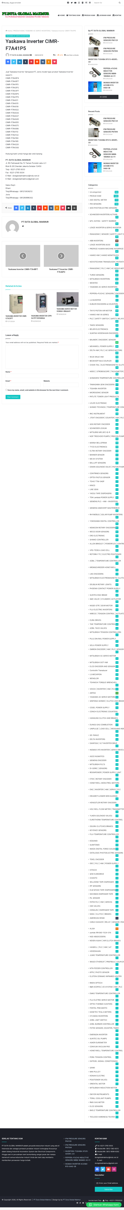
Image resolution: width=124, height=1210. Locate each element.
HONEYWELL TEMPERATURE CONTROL (106, 1051)
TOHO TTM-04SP (97, 481)
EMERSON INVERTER (98, 1035)
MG (96, 459)
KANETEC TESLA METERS (100, 1012)
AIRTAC (93, 693)
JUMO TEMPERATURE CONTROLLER (105, 955)
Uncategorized (95, 192)
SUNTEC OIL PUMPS (98, 1039)
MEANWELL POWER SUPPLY (102, 346)
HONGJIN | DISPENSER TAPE (102, 910)
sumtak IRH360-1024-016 (100, 933)
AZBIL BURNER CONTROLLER (102, 1024)
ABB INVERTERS (96, 241)
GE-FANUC (94, 735)
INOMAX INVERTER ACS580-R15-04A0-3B (110, 85)
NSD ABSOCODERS (98, 937)
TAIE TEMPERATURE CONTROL (103, 624)
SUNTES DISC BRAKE (98, 595)
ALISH (92, 929)
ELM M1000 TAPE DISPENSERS (103, 890)
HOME (62, 15)
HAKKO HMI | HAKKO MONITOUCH (104, 255)
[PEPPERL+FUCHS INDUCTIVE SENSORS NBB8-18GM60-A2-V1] (95, 72)
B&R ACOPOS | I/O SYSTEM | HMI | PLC (106, 987)
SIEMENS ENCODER (98, 760)
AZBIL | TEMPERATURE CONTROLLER (105, 561)
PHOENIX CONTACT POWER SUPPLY (105, 588)
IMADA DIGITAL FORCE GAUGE (103, 849)
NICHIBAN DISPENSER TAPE (101, 894)
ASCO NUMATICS (97, 756)
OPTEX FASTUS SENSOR (100, 477)
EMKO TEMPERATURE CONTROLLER (105, 993)
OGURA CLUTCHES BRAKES (101, 826)
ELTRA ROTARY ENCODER (100, 451)
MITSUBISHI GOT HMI (99, 662)
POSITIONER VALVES (98, 1080)
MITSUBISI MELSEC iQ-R (100, 432)
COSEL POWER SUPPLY (99, 707)
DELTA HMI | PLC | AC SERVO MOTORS (106, 350)
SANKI (92, 1068)
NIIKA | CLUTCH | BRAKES (100, 914)
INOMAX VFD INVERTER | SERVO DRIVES (107, 750)
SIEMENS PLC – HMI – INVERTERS (104, 501)
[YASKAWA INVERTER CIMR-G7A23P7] (16, 303)
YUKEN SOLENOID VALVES (101, 816)
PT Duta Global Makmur (43, 1200)
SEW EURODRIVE (97, 874)
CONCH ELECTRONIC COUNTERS (104, 711)
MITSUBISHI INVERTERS (100, 279)
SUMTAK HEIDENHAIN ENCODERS (104, 333)
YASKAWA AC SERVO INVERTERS (37, 31)
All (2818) (103, 97)
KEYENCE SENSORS (98, 830)
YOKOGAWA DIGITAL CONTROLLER (104, 521)
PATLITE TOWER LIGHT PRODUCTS (104, 396)
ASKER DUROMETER (98, 1043)
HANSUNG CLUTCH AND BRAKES (104, 718)
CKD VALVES (95, 906)
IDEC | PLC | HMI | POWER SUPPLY (104, 863)
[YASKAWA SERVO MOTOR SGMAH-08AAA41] (68, 299)
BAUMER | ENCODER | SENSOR (103, 340)
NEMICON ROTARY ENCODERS (102, 528)
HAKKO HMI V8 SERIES (99, 315)
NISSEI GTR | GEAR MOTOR (101, 606)
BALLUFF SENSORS (98, 463)
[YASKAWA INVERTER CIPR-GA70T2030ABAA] (42, 303)
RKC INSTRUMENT (97, 414)
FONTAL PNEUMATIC (98, 1008)
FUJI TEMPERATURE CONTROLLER (104, 834)
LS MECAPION (96, 674)
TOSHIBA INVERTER (98, 388)
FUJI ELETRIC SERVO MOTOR (102, 1000)
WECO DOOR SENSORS (99, 532)
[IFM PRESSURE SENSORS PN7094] (95, 51)
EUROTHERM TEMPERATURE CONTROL (106, 820)
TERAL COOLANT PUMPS (100, 1098)
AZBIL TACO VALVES (98, 628)
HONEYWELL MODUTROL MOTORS (104, 783)
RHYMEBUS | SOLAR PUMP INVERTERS (106, 514)
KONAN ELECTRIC (97, 1076)
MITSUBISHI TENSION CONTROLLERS (105, 632)
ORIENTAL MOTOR (97, 1084)
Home (9, 31)
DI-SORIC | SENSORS (98, 768)
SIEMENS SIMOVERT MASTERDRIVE (105, 508)
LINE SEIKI (94, 489)
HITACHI (93, 870)
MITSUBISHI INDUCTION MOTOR (103, 1088)
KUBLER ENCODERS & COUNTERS (104, 304)
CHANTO (93, 878)
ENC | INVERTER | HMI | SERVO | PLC (105, 789)
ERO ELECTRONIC (97, 536)
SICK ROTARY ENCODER (100, 424)
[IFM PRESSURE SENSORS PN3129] (95, 41)
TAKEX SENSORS (97, 325)
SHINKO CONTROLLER (99, 540)
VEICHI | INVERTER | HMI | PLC (102, 689)
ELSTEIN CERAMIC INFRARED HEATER (105, 976)
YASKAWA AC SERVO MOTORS (102, 697)
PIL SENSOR (95, 898)
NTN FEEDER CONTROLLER (101, 968)
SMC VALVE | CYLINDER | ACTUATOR (105, 599)
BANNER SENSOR (97, 455)
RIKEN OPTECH (96, 983)
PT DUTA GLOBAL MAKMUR (20, 55)
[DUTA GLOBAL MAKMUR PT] (26, 15)
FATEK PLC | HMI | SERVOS (101, 902)
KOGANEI (94, 841)
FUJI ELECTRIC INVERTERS (101, 610)
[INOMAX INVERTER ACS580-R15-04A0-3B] (95, 86)
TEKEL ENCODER (97, 859)
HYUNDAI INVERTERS (99, 1016)
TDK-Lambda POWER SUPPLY (102, 497)
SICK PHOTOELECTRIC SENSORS (103, 208)
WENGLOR (94, 678)
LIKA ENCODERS (96, 574)
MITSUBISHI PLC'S (97, 764)
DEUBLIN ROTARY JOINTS (100, 584)
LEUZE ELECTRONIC (98, 403)
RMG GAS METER (97, 1102)
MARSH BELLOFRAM (98, 443)
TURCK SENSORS (97, 275)
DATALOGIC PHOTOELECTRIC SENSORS (106, 853)
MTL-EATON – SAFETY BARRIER (103, 221)
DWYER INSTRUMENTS (99, 1094)
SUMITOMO (95, 845)
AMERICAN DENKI (97, 918)
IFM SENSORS (95, 204)
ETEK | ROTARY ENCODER (100, 779)
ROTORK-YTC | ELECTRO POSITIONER (105, 554)
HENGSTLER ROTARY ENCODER (103, 803)
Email (8, 381)
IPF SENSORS (95, 886)
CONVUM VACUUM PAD (100, 1047)
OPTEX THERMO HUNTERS (101, 1004)
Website (46, 381)
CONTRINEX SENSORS (99, 473)
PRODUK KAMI (89, 15)
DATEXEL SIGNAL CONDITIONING (104, 1061)
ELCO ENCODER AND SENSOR (102, 666)
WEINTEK (94, 283)
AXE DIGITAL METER (98, 200)
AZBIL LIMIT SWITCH (98, 1020)
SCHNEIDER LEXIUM (98, 428)
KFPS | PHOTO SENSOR (99, 972)
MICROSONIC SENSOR (99, 392)
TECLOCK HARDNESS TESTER (102, 1117)
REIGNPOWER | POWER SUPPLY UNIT (105, 772)
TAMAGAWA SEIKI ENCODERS (102, 384)
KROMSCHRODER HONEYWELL (103, 567)
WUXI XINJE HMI (97, 357)
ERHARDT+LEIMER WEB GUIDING (103, 796)
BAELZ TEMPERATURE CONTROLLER (105, 1110)
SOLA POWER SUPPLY (99, 645)
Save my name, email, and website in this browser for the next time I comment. (38, 390)
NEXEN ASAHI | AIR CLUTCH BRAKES (105, 941)
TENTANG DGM (74, 15)
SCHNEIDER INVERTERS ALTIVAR (103, 214)
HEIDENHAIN (95, 951)
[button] (104, 1204)
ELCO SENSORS (96, 1106)
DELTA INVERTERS (97, 739)
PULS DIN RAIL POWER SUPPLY (103, 639)
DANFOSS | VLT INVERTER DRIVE (103, 743)
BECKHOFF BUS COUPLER (100, 361)
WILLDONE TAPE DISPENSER (102, 882)
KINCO (92, 485)
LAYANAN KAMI (105, 15)
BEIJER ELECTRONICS (99, 329)
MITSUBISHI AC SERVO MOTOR (103, 656)
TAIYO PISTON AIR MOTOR (101, 311)
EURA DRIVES (95, 620)
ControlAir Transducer (98, 670)
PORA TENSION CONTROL (101, 1057)
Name (8, 372)
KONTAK (117, 15)
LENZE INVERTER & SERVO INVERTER (105, 228)
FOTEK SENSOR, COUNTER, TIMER (104, 1028)
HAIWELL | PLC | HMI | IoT (100, 947)
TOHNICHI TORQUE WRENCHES (103, 682)
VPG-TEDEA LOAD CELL (100, 550)
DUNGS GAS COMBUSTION (101, 725)
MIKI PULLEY (95, 1072)
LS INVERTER (95, 300)
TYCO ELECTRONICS (98, 447)
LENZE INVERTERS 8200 (100, 245)
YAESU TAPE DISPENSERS (101, 493)
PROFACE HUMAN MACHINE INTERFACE (107, 249)
